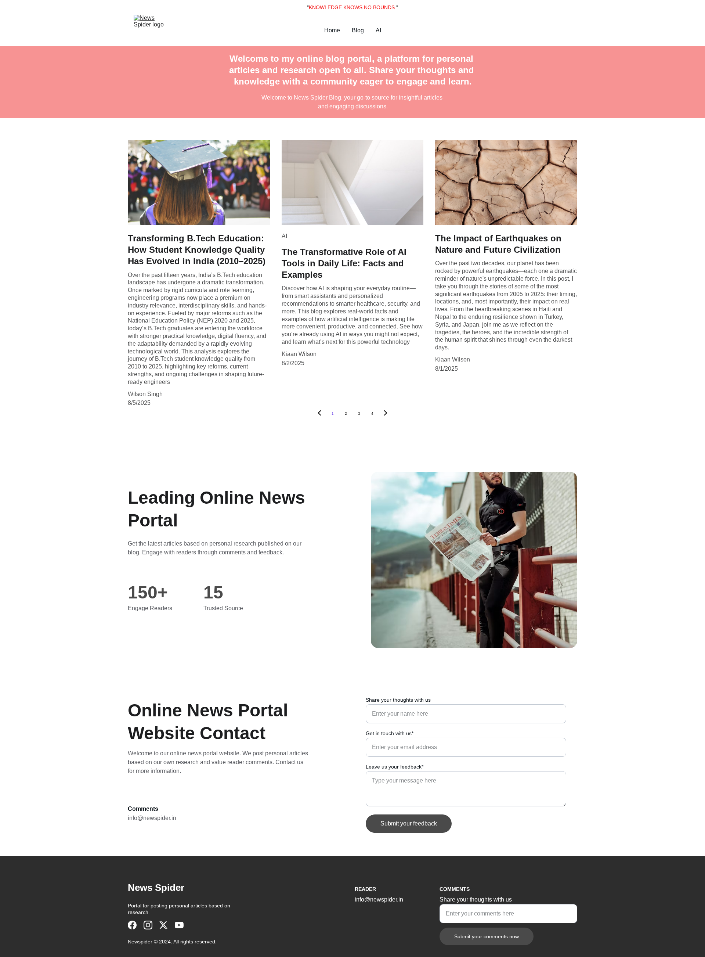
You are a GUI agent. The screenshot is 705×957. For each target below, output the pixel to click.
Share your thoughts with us (398, 700)
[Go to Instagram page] (148, 925)
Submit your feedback (408, 823)
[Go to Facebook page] (132, 925)
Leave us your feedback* (394, 767)
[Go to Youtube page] (179, 925)
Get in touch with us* (389, 733)
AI (378, 30)
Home (332, 30)
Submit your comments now (486, 936)
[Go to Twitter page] (163, 925)
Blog (358, 30)
